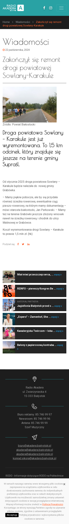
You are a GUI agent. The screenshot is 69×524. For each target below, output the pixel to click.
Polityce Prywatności (52, 504)
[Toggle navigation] (61, 7)
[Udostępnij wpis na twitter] (22, 244)
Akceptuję (12, 515)
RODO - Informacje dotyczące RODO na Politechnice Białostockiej (35, 477)
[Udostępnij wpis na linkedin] (28, 244)
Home (6, 22)
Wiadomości (23, 22)
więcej (57, 274)
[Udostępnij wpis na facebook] (18, 244)
